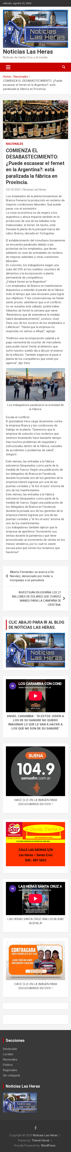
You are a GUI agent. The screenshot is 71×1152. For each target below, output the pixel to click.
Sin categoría (11, 1075)
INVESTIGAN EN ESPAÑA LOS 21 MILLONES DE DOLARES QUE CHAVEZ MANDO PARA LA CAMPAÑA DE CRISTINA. (36, 599)
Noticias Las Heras (28, 51)
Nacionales (14, 143)
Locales (8, 1054)
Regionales (10, 1070)
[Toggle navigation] (8, 67)
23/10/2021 (13, 189)
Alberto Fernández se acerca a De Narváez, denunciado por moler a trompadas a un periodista (32, 576)
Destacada (10, 1049)
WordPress (48, 1145)
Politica (7, 1065)
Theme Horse (41, 1140)
